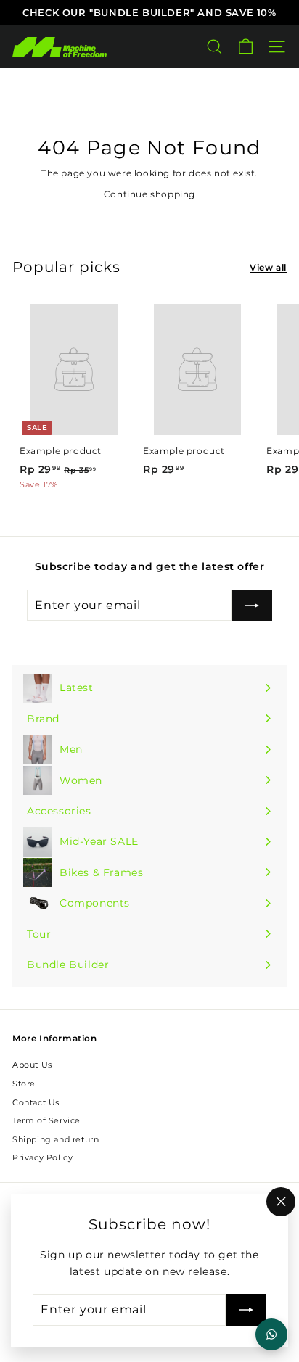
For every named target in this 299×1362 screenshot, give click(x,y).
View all (268, 267)
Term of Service (46, 1120)
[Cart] (246, 46)
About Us (32, 1065)
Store (24, 1083)
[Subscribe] (246, 1310)
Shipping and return (55, 1139)
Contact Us (36, 1102)
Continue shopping (149, 194)
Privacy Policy (42, 1157)
